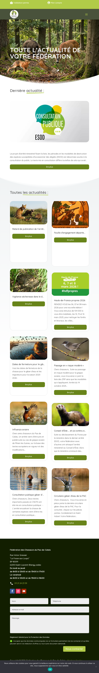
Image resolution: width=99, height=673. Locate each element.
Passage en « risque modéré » (69, 365)
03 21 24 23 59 (20, 583)
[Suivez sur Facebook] (12, 591)
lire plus (49, 167)
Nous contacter (74, 648)
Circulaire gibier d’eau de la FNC (70, 496)
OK (50, 669)
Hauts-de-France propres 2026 (69, 300)
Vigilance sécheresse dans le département (33, 296)
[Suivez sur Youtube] (23, 591)
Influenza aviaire (20, 429)
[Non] (96, 666)
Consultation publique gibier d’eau (29, 494)
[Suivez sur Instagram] (18, 591)
